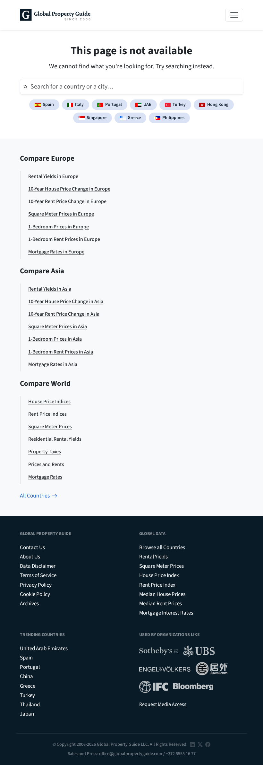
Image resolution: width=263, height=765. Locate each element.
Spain (48, 104)
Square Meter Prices (161, 566)
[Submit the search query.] (25, 86)
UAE (147, 104)
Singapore (96, 118)
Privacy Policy (36, 585)
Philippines (173, 118)
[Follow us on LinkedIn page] (192, 744)
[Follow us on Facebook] (207, 744)
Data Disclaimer (37, 566)
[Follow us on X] (200, 744)
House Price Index (159, 575)
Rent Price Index (157, 585)
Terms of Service (38, 575)
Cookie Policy (35, 594)
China (26, 676)
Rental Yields (153, 557)
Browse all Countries (162, 547)
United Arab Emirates (44, 648)
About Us (30, 557)
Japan (27, 714)
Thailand (30, 705)
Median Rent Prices (160, 604)
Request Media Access (162, 704)
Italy (79, 104)
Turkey (179, 104)
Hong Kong (217, 104)
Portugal (113, 104)
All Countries (35, 496)
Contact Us (32, 547)
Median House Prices (162, 594)
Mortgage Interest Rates (166, 613)
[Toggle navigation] (234, 15)
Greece (134, 118)
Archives (29, 604)
